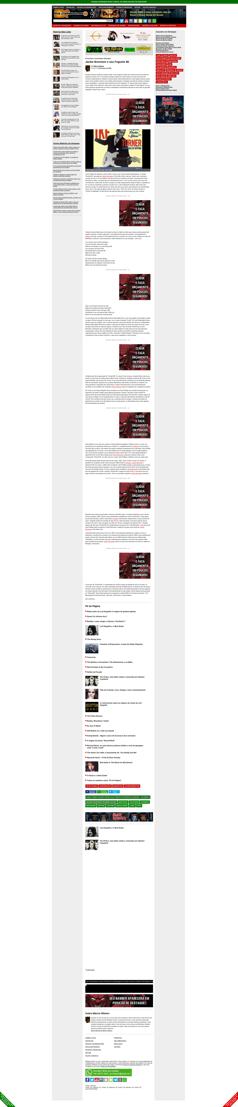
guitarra (87, 236)
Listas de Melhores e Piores (164, 52)
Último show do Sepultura (164, 35)
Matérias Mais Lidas (62, 32)
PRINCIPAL (118, 1038)
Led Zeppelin (161, 67)
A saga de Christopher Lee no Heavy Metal (70, 78)
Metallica (160, 70)
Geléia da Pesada (94, 672)
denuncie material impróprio (132, 1065)
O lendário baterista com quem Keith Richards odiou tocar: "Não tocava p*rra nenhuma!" (70, 134)
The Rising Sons (94, 639)
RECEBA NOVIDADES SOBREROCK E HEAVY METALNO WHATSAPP (6, 1100)
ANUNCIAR (70, 7)
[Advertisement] (101, 213)
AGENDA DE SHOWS (81, 25)
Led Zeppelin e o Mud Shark (112, 626)
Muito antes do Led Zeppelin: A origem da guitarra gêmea (111, 611)
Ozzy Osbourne (162, 73)
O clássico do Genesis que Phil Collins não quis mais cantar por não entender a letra (70, 37)
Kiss (169, 64)
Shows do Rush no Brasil (164, 40)
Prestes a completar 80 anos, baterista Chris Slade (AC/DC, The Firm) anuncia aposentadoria (71, 65)
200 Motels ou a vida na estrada (100, 731)
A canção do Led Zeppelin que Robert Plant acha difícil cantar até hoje (70, 58)
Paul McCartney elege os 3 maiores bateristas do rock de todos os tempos (70, 72)
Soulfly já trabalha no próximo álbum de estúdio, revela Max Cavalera (65, 175)
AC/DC (159, 55)
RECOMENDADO (120, 1041)
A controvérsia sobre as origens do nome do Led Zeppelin (120, 704)
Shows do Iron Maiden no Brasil (166, 37)
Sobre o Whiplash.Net (163, 85)
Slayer (159, 79)
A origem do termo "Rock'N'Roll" (101, 741)
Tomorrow (91, 657)
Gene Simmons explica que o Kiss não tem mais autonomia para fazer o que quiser (70, 93)
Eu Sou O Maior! (94, 726)
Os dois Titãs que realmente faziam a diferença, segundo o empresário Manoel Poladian (70, 86)
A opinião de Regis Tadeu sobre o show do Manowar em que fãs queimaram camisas (65, 202)
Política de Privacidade (108, 1066)
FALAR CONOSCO (149, 7)
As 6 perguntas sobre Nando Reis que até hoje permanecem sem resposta (67, 166)
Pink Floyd (174, 73)
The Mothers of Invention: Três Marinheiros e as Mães (110, 662)
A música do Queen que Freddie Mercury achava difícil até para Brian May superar (65, 206)
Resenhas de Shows (162, 50)
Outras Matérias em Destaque (66, 143)
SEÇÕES (150, 25)
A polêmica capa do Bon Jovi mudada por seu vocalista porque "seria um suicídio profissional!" (71, 113)
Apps (139, 805)
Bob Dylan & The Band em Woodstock (116, 762)
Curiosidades (99, 58)
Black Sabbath (162, 58)
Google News (121, 805)
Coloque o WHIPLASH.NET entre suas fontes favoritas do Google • (96, 797)
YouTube (110, 805)
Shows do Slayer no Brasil (164, 38)
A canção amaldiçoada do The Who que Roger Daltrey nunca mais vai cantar (70, 120)
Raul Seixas (161, 76)
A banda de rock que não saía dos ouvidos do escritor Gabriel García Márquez (70, 127)
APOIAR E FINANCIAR (124, 7)
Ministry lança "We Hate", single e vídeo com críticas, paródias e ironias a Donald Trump (66, 147)
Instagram (90, 805)
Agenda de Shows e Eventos (165, 46)
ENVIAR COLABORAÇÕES (86, 7)
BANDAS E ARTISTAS (168, 25)
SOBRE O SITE (58, 7)
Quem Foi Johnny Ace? (97, 616)
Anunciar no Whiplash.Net (164, 87)
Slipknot (167, 79)
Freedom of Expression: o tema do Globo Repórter (121, 644)
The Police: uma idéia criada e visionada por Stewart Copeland (122, 678)
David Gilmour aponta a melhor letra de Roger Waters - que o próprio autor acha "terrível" (67, 211)
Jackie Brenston (107, 176)
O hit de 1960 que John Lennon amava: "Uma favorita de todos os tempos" (66, 189)
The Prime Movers (94, 716)
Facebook (144, 802)
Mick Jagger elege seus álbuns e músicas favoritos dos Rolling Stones (71, 51)
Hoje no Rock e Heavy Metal (165, 44)
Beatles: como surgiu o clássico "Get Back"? (106, 621)
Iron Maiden (172, 61)
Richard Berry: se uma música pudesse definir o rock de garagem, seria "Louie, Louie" (115, 747)
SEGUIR (137, 7)
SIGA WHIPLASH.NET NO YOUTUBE (99, 170)
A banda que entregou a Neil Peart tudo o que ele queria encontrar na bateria (66, 179)
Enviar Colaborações (162, 88)
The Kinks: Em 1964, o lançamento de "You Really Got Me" (112, 753)
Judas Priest (161, 64)
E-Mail (132, 805)
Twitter (101, 805)
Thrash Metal (162, 82)
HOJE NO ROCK (134, 25)
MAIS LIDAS (118, 1044)
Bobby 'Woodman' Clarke (98, 721)
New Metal (170, 70)
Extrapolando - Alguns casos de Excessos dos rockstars (111, 736)
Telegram (134, 802)
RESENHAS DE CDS (98, 25)
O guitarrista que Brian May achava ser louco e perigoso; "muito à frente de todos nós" (69, 100)
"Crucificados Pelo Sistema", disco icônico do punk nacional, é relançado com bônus (71, 44)
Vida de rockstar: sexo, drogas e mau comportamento (123, 690)
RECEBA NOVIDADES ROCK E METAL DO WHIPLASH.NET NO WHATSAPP (119, 2)
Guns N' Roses (175, 58)
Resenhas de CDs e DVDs (164, 49)
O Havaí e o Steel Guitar (97, 775)
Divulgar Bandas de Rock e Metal (166, 90)
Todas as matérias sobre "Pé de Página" (104, 780)
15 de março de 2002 (104, 68)
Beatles (173, 55)
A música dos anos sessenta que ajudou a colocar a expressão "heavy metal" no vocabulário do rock (65, 153)
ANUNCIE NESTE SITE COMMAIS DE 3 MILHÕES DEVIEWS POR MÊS (231, 1100)
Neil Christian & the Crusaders (100, 667)
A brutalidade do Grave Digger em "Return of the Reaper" (70, 106)
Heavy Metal (161, 61)
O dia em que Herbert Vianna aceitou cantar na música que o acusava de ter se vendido (67, 162)
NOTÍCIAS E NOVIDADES (62, 25)
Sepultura (171, 76)
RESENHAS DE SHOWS (117, 25)
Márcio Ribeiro (99, 66)
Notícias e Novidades (162, 43)
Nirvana (179, 70)
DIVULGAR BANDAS (106, 7)
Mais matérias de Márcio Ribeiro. (102, 1030)
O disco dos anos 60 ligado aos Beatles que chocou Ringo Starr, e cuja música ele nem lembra (66, 184)
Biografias (107, 58)
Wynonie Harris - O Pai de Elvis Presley (103, 758)
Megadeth (172, 67)
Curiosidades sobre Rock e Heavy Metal (168, 47)
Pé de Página (89, 58)
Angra (165, 55)
